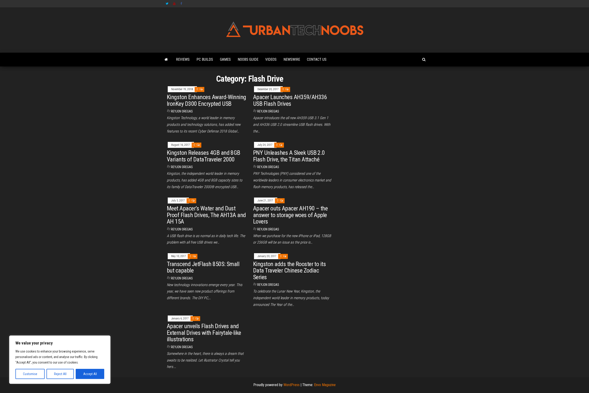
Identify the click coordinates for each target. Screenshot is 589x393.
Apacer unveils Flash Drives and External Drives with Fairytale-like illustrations (204, 333)
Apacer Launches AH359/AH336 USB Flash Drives (290, 100)
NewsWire (291, 59)
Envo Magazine (325, 385)
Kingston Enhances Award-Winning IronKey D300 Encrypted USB (206, 100)
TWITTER (167, 3)
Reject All (60, 374)
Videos (271, 59)
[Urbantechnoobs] (166, 59)
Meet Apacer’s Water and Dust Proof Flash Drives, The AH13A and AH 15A (206, 215)
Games (225, 59)
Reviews (183, 59)
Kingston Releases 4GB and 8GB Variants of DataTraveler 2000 (203, 156)
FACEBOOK (181, 3)
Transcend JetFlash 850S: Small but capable (203, 267)
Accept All (90, 374)
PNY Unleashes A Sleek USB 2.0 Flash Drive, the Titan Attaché (289, 156)
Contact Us (316, 59)
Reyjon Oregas (182, 111)
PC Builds (204, 59)
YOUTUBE (174, 3)
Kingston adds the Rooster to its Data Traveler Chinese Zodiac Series (289, 271)
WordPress (291, 385)
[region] (59, 360)
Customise (30, 374)
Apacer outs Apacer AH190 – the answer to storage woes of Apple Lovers (290, 215)
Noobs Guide (248, 59)
